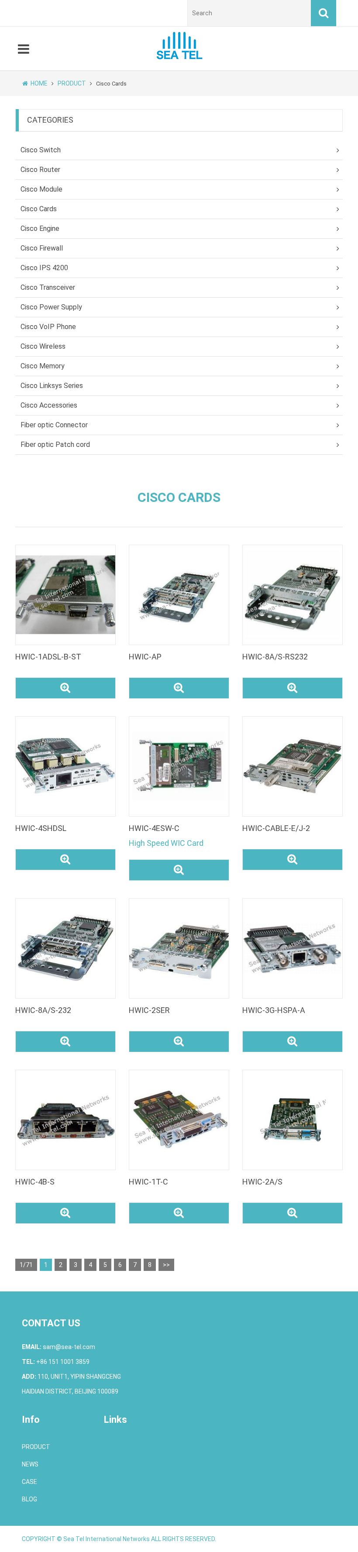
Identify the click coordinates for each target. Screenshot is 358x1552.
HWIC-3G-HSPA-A (273, 1010)
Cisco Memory (43, 366)
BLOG (29, 1499)
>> (166, 1264)
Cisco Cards (39, 209)
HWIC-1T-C (148, 1181)
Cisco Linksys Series (52, 385)
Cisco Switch (41, 150)
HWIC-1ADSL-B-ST (48, 656)
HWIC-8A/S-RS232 (275, 656)
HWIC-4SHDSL (40, 828)
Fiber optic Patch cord (55, 444)
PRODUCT (72, 83)
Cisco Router (40, 169)
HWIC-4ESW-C (154, 828)
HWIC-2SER (149, 1010)
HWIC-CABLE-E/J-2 (276, 828)
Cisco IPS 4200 (44, 268)
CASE (29, 1481)
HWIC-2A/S (262, 1181)
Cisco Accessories (49, 405)
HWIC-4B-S (35, 1181)
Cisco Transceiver (48, 287)
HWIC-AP (145, 656)
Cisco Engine (40, 228)
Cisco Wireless (43, 346)
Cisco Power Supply (51, 307)
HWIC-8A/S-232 (43, 1010)
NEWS (30, 1464)
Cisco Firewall (42, 248)
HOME (39, 83)
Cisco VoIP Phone (48, 327)
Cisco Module (41, 189)
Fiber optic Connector (54, 425)
